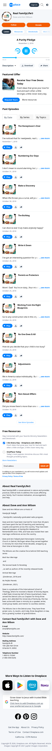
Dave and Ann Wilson (22, 17)
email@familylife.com (11, 629)
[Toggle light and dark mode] (47, 5)
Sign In (34, 5)
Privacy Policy (37, 727)
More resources (29, 99)
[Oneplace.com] (14, 5)
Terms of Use (15, 732)
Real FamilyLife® (23, 13)
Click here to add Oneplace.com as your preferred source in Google (26, 704)
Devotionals (33, 31)
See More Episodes (26, 422)
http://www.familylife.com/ (13, 636)
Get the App (13, 727)
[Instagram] (34, 716)
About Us (25, 727)
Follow (13, 25)
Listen (6, 31)
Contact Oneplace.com (33, 732)
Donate (38, 25)
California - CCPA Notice (26, 737)
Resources (18, 31)
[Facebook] (18, 716)
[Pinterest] (26, 716)
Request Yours (11, 100)
